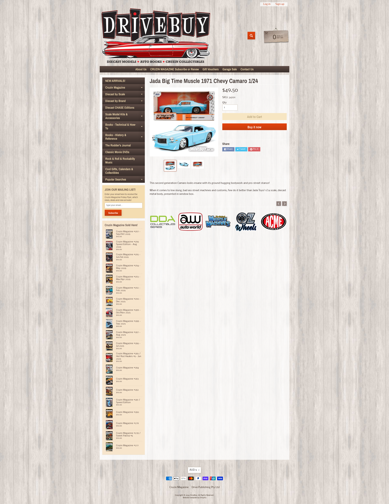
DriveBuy (193, 495)
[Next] (284, 203)
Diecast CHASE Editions (119, 107)
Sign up (279, 4)
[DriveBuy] (155, 36)
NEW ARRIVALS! (115, 81)
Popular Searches (125, 180)
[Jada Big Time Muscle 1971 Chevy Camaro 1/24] (170, 165)
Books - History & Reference (125, 137)
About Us (140, 69)
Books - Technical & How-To (125, 127)
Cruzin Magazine (125, 88)
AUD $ (193, 470)
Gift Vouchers (211, 69)
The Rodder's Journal (118, 145)
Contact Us (247, 69)
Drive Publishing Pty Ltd (206, 487)
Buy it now (254, 127)
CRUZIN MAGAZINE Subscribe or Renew (174, 69)
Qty (224, 102)
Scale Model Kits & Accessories (125, 116)
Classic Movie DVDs (117, 152)
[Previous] (278, 203)
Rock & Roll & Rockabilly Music (120, 160)
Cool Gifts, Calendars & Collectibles (119, 171)
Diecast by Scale (125, 95)
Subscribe (113, 213)
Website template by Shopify (194, 498)
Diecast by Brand (125, 101)
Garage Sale (229, 69)
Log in (266, 4)
